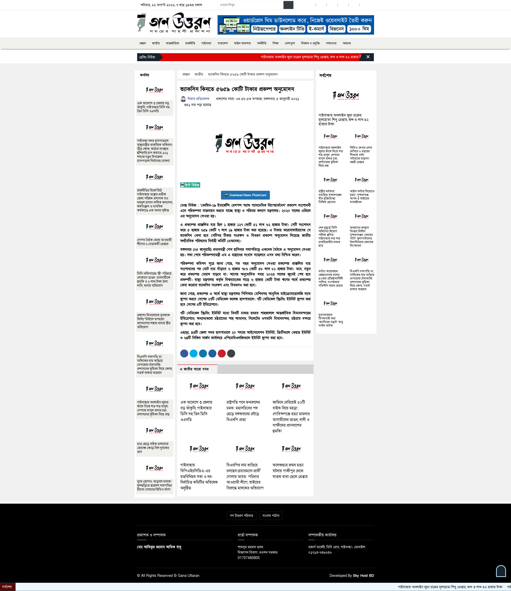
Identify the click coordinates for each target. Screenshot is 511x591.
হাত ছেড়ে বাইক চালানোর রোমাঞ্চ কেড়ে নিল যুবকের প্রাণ (153, 448)
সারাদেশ (223, 43)
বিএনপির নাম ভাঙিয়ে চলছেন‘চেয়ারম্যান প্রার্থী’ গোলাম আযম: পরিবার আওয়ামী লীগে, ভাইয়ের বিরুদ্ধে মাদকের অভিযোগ (245, 477)
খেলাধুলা (290, 43)
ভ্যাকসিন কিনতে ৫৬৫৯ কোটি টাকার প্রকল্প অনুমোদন (242, 74)
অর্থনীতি (261, 43)
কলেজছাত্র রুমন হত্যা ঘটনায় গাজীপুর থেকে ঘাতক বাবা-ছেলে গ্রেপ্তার (290, 471)
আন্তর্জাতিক (172, 43)
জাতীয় (156, 43)
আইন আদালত (242, 43)
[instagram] (332, 5)
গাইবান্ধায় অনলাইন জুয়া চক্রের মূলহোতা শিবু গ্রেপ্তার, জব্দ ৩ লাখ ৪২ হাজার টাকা (294, 57)
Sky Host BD (363, 575)
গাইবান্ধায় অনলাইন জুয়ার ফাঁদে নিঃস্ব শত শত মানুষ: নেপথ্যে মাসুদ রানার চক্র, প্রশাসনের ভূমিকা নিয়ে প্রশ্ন (153, 408)
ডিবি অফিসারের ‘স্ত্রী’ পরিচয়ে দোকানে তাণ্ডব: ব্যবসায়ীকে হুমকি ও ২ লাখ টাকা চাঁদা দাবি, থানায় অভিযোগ (154, 279)
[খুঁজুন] (288, 5)
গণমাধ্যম (331, 43)
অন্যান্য (347, 43)
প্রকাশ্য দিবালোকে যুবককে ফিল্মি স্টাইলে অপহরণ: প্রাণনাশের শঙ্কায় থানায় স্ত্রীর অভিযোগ (153, 321)
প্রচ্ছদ (143, 43)
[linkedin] (343, 5)
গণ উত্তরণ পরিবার (241, 515)
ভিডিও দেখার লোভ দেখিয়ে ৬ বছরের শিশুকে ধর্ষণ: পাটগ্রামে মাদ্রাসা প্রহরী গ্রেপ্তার (361, 155)
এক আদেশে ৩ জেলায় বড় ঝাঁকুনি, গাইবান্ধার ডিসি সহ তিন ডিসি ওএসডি (153, 107)
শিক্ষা (276, 43)
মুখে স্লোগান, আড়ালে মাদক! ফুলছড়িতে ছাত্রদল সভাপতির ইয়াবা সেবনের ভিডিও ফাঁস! (154, 485)
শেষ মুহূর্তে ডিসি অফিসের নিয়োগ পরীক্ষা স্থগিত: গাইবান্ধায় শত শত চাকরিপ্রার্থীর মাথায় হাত (329, 237)
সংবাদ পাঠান (270, 515)
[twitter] (321, 5)
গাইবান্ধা (206, 43)
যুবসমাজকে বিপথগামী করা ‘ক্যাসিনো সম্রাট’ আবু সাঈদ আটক (331, 320)
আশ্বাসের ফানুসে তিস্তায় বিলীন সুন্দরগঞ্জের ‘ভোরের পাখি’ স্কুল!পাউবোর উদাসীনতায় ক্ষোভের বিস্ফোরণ (361, 237)
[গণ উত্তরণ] (175, 22)
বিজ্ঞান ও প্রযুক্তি (310, 43)
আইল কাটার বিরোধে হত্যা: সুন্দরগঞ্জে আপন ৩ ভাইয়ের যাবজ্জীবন (362, 196)
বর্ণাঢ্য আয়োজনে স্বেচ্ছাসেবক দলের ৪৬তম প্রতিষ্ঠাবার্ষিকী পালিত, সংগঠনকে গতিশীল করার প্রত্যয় (331, 278)
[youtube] (354, 5)
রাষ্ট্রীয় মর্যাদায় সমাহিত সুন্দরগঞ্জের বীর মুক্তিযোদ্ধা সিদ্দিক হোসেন (330, 196)
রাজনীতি (190, 43)
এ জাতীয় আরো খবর (194, 369)
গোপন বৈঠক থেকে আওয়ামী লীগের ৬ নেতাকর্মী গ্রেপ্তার (154, 242)
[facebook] (310, 5)
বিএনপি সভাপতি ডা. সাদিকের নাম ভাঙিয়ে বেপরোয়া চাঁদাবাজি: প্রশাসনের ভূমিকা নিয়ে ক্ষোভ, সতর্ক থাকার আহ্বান (154, 364)
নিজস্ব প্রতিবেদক (198, 99)
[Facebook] (184, 353)
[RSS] (365, 5)
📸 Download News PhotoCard (245, 195)
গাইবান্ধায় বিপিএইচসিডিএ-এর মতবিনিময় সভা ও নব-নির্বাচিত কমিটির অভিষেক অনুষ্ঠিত (199, 477)
